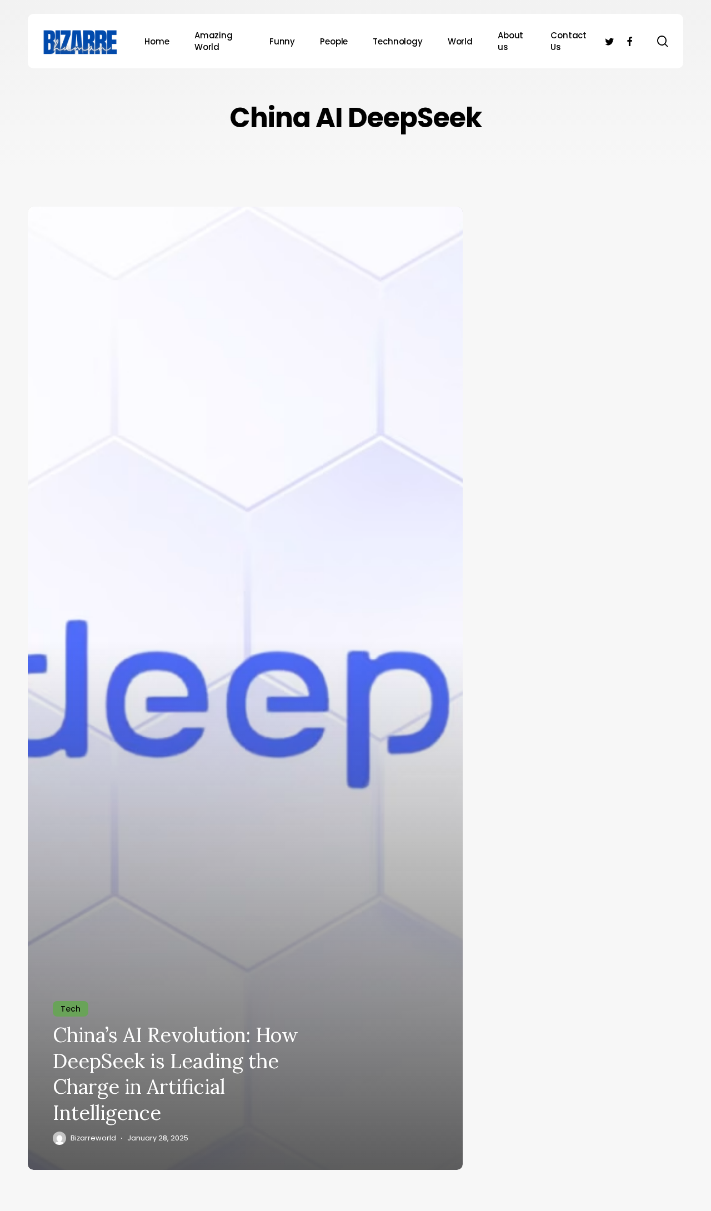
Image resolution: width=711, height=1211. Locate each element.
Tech (71, 1008)
